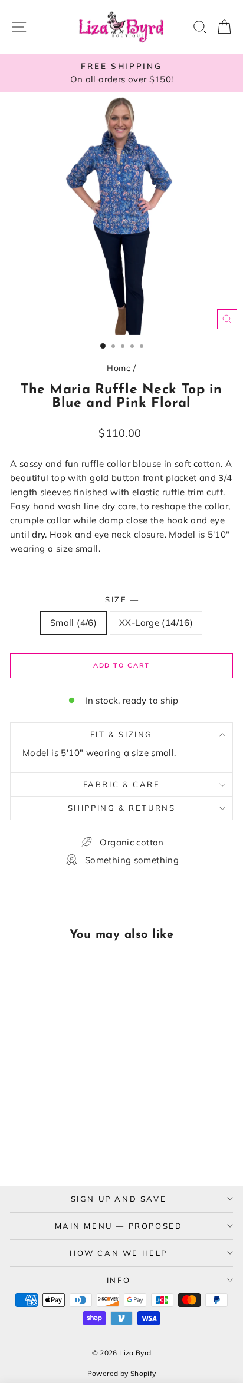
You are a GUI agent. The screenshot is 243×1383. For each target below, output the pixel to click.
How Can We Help (119, 1253)
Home (119, 368)
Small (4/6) (73, 622)
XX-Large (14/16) (156, 622)
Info (118, 1280)
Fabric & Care (121, 784)
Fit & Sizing (121, 734)
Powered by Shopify (121, 1373)
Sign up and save (119, 1198)
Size (121, 599)
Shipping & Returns (122, 807)
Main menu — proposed (119, 1226)
